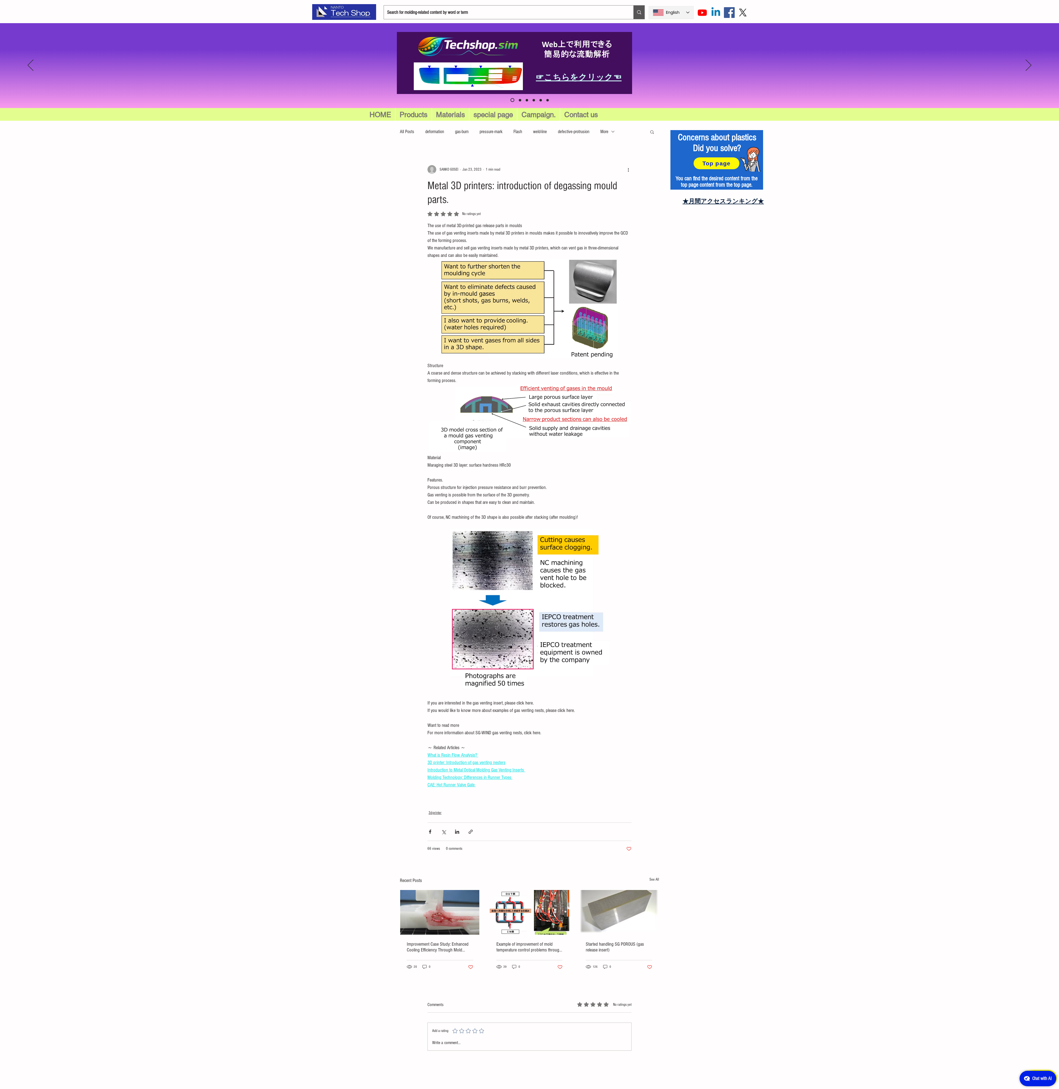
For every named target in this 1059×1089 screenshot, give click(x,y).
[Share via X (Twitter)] (443, 831)
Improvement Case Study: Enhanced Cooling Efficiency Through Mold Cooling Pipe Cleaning (438, 947)
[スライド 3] (540, 100)
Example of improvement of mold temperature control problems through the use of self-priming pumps (528, 947)
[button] (493, 114)
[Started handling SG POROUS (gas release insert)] (619, 912)
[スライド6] (511, 100)
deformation (434, 131)
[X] (742, 12)
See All (654, 879)
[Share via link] (470, 831)
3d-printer (435, 813)
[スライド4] (547, 100)
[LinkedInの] (715, 12)
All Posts (407, 131)
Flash (518, 131)
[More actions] (628, 169)
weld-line (540, 131)
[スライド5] (519, 100)
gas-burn (462, 131)
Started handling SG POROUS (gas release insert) (615, 947)
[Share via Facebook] (430, 831)
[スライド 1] (527, 100)
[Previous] (30, 66)
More (604, 131)
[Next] (1028, 66)
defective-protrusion (573, 131)
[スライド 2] (534, 100)
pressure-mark (491, 131)
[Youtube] (702, 12)
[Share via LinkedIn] (457, 831)
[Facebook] (729, 12)
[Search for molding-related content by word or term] (639, 12)
